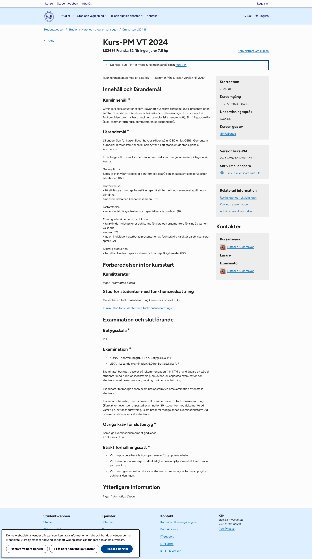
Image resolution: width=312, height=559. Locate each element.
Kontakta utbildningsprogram (179, 522)
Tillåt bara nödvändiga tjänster (74, 549)
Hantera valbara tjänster (27, 549)
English (264, 16)
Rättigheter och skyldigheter (238, 197)
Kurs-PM (181, 64)
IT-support (167, 536)
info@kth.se (227, 528)
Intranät (87, 3)
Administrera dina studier (236, 211)
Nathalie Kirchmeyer (240, 246)
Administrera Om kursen (253, 51)
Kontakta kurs (169, 529)
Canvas (106, 529)
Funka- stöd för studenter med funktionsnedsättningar (138, 308)
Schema (107, 522)
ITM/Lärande (228, 133)
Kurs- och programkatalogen (100, 29)
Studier (73, 29)
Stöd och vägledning (56, 529)
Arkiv (51, 40)
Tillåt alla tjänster (116, 549)
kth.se (49, 3)
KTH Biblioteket (170, 551)
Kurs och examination (234, 204)
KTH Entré (167, 543)
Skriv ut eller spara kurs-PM (243, 173)
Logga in (262, 3)
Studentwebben (67, 3)
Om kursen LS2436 (134, 29)
